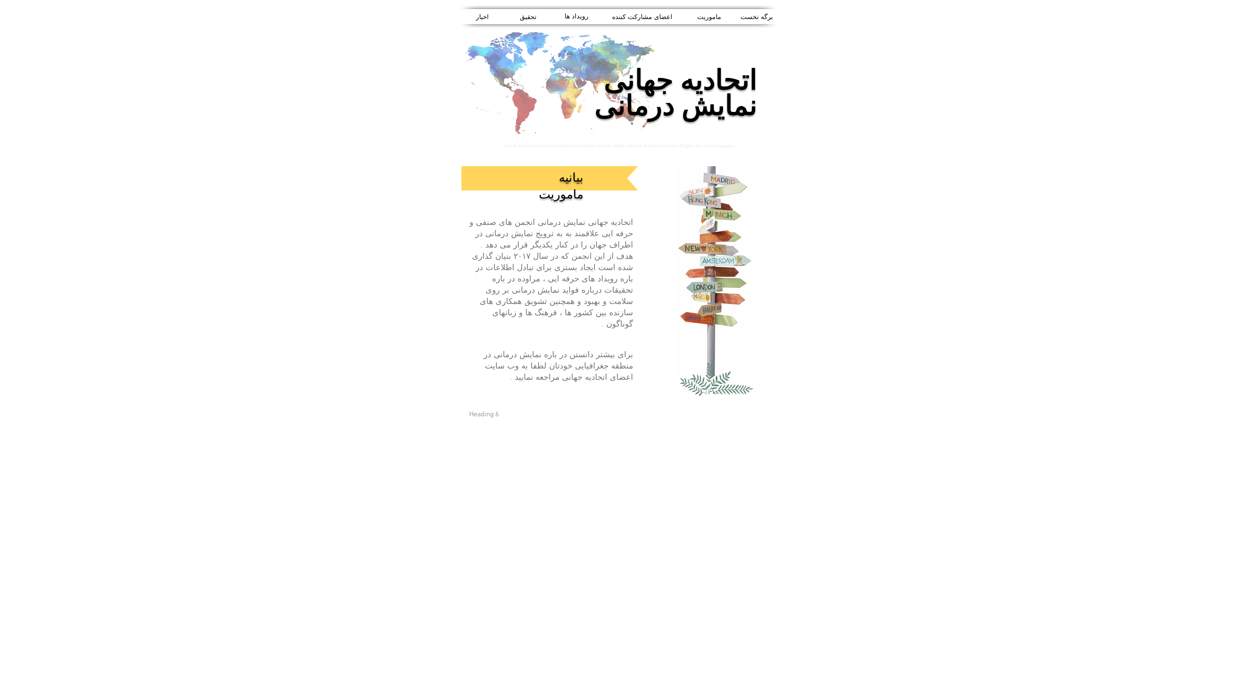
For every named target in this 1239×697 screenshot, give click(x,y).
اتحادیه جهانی (680, 81)
